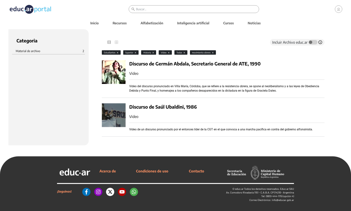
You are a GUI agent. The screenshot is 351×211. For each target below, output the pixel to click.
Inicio (94, 23)
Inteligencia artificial (193, 23)
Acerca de (107, 171)
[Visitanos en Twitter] (110, 191)
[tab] (109, 42)
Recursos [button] (120, 23)
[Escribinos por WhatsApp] (134, 191)
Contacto (196, 171)
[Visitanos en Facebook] (86, 191)
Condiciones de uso (152, 171)
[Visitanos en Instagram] (98, 191)
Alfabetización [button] (152, 23)
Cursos (228, 23)
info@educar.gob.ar (283, 199)
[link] (338, 9)
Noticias (254, 23)
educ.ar (239, 188)
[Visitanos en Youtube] (122, 191)
